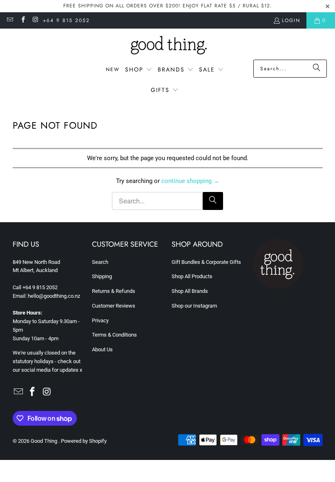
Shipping (102, 276)
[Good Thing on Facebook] (22, 20)
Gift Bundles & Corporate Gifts (206, 262)
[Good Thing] (168, 46)
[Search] (316, 69)
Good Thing (44, 441)
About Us (102, 349)
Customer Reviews (113, 306)
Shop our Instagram (194, 306)
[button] (138, 70)
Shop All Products (192, 276)
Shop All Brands (190, 291)
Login (291, 20)
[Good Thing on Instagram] (35, 20)
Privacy (100, 320)
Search (100, 262)
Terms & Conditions (114, 335)
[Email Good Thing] (9, 20)
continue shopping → (190, 181)
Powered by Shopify (84, 441)
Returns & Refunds (113, 291)
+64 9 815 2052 (66, 20)
